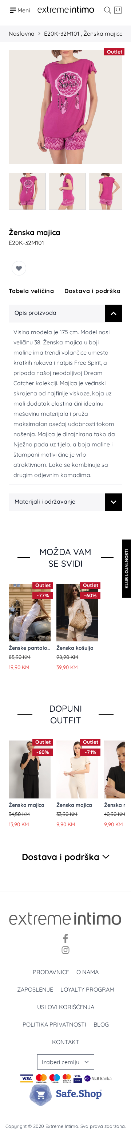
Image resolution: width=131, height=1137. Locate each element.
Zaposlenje (35, 989)
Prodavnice (51, 972)
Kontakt (65, 1042)
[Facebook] (65, 938)
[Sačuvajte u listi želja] (19, 268)
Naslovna (22, 33)
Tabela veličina (31, 290)
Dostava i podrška (92, 290)
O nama (87, 972)
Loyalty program (87, 989)
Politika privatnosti (54, 1024)
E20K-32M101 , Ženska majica (83, 33)
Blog (101, 1024)
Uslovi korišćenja (65, 1007)
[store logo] (65, 10)
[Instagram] (65, 950)
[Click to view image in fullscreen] (65, 107)
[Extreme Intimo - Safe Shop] (65, 1095)
